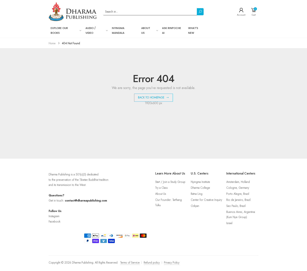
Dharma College (200, 188)
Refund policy (152, 263)
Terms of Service (130, 263)
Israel (229, 223)
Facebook (54, 221)
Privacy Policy (171, 263)
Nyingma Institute (200, 182)
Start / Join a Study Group (170, 182)
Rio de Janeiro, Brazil (238, 200)
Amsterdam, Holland (238, 182)
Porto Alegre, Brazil (237, 194)
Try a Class (161, 188)
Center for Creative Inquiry (206, 200)
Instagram (54, 216)
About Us (160, 194)
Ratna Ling (196, 194)
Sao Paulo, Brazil (236, 206)
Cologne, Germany (237, 188)
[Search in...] (200, 11)
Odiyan (195, 206)
